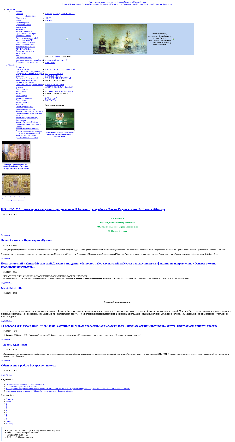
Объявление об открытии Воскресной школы (25, 384)
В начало (9, 399)
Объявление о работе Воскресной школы (28, 365)
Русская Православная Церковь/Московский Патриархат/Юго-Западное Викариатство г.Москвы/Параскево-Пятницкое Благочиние (117, 4)
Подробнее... (6, 235)
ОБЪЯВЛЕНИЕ (11, 287)
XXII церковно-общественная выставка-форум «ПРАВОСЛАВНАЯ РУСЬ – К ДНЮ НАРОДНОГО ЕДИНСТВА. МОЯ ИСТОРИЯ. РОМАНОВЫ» (68, 389)
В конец (9, 423)
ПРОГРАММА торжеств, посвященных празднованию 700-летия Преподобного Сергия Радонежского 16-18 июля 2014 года (83, 209)
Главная (56, 56)
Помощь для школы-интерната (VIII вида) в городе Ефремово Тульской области (39, 391)
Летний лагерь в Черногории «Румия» (26, 240)
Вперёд (9, 421)
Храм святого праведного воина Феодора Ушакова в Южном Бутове (117, 2)
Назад (8, 401)
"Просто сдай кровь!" (15, 344)
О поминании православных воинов (21, 386)
